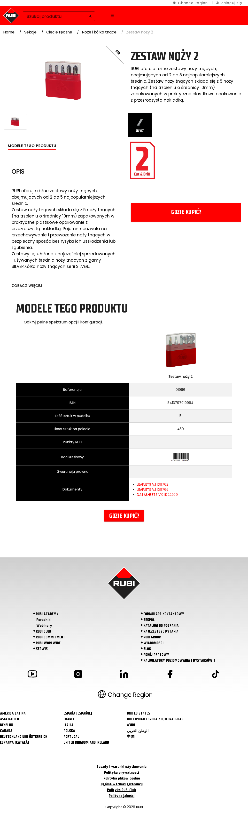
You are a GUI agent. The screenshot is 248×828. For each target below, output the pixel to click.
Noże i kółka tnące (99, 32)
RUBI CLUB (43, 631)
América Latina (13, 713)
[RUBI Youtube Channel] (32, 675)
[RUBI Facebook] (170, 675)
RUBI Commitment (50, 637)
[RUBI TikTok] (215, 675)
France (69, 719)
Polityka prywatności (121, 772)
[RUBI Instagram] (78, 675)
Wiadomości (153, 643)
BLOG (147, 649)
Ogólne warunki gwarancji (122, 784)
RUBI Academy (47, 614)
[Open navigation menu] (112, 15)
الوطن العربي (137, 731)
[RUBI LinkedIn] (124, 675)
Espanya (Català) (14, 742)
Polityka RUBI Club (121, 790)
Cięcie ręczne (59, 32)
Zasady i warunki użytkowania (122, 766)
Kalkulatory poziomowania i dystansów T (179, 660)
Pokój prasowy (156, 654)
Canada (6, 731)
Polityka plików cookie (121, 778)
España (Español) (77, 713)
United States (138, 713)
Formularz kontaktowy (163, 614)
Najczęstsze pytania (160, 631)
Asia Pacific (10, 719)
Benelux (6, 725)
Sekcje (30, 32)
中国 (131, 736)
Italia (68, 725)
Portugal (71, 736)
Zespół (149, 620)
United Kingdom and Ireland (86, 742)
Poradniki (43, 620)
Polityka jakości (121, 796)
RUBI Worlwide (48, 643)
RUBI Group (152, 637)
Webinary (44, 625)
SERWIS (42, 649)
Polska (69, 731)
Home (9, 32)
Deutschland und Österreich (23, 736)
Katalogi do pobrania (161, 625)
